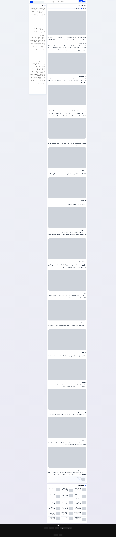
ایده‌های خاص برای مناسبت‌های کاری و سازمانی (39, 66)
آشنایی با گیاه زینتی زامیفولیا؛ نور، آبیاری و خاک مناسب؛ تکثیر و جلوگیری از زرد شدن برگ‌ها (38, 38)
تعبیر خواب (57, 528)
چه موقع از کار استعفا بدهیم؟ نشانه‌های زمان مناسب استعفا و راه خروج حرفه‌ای (38, 89)
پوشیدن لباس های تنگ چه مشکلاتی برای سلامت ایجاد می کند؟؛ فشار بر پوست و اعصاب (38, 53)
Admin (79, 479)
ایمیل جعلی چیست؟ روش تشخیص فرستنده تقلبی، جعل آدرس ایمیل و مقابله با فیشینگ (37, 75)
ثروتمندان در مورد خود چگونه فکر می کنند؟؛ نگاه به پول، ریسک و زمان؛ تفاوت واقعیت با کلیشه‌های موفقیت (37, 26)
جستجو (31, 1)
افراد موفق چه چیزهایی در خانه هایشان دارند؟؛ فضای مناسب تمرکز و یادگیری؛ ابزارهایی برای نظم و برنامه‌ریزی (38, 23)
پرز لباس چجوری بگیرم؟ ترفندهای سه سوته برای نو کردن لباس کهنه (38, 81)
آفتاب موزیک (51, 528)
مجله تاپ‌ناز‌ (82, 1)
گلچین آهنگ (62, 528)
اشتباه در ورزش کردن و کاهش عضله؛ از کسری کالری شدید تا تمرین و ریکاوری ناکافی (38, 12)
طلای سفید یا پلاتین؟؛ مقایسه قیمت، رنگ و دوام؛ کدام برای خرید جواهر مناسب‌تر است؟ (38, 44)
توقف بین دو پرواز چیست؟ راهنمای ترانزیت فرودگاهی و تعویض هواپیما (38, 87)
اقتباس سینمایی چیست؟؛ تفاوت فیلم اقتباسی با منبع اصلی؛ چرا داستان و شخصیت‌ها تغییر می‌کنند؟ (38, 32)
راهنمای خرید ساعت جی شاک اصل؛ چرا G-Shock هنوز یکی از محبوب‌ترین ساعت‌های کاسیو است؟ (38, 64)
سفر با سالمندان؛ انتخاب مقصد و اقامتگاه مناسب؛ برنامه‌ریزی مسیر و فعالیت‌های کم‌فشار (38, 61)
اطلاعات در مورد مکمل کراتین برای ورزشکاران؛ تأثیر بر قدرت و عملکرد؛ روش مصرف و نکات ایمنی (38, 9)
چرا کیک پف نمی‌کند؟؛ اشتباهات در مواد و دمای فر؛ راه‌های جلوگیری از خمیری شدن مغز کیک (38, 15)
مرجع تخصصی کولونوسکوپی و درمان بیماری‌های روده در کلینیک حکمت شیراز (37, 20)
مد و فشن (80, 8)
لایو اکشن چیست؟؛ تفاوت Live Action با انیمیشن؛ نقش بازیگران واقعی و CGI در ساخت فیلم (37, 29)
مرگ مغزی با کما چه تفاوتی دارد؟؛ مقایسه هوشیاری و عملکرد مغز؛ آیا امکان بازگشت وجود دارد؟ (38, 55)
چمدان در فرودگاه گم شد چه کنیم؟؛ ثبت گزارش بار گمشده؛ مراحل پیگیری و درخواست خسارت (38, 18)
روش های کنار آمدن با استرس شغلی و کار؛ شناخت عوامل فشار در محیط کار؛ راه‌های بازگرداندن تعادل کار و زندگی (38, 92)
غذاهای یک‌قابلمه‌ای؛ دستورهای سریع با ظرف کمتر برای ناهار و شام (38, 84)
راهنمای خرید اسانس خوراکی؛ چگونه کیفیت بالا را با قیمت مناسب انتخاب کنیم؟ (38, 50)
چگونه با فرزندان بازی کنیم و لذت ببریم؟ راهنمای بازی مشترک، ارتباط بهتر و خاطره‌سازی (38, 69)
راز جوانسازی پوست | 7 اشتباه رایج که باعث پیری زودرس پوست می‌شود (38, 47)
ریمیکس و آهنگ (68, 528)
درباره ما (60, 535)
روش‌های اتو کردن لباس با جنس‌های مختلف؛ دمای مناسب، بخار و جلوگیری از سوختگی (38, 72)
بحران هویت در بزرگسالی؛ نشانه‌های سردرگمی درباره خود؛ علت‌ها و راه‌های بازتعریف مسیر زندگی (37, 58)
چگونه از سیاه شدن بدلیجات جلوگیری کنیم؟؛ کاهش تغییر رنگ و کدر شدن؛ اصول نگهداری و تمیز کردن (37, 41)
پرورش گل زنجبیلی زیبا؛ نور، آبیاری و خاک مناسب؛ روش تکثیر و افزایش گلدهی (38, 35)
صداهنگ (46, 528)
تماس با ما (55, 535)
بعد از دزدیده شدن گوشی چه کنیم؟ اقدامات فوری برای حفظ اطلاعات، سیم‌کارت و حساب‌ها (38, 78)
